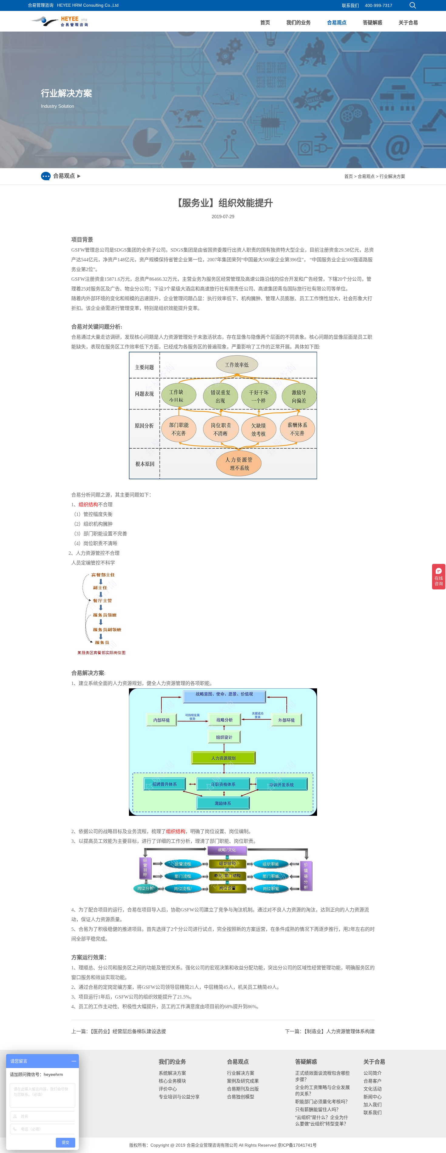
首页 (265, 22)
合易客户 (372, 1080)
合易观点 (336, 22)
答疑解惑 (372, 22)
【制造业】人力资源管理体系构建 (339, 1031)
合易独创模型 (240, 1096)
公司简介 (372, 1073)
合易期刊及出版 (243, 1088)
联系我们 (350, 5)
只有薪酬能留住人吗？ (318, 1109)
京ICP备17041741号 (297, 1145)
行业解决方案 (392, 176)
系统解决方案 (172, 1073)
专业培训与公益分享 (179, 1096)
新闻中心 (372, 1096)
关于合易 (408, 22)
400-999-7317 (378, 5)
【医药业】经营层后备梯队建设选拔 (128, 1031)
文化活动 (372, 1088)
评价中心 (168, 1088)
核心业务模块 (172, 1080)
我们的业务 (298, 22)
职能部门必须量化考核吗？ (322, 1101)
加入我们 (372, 1104)
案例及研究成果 (243, 1080)
